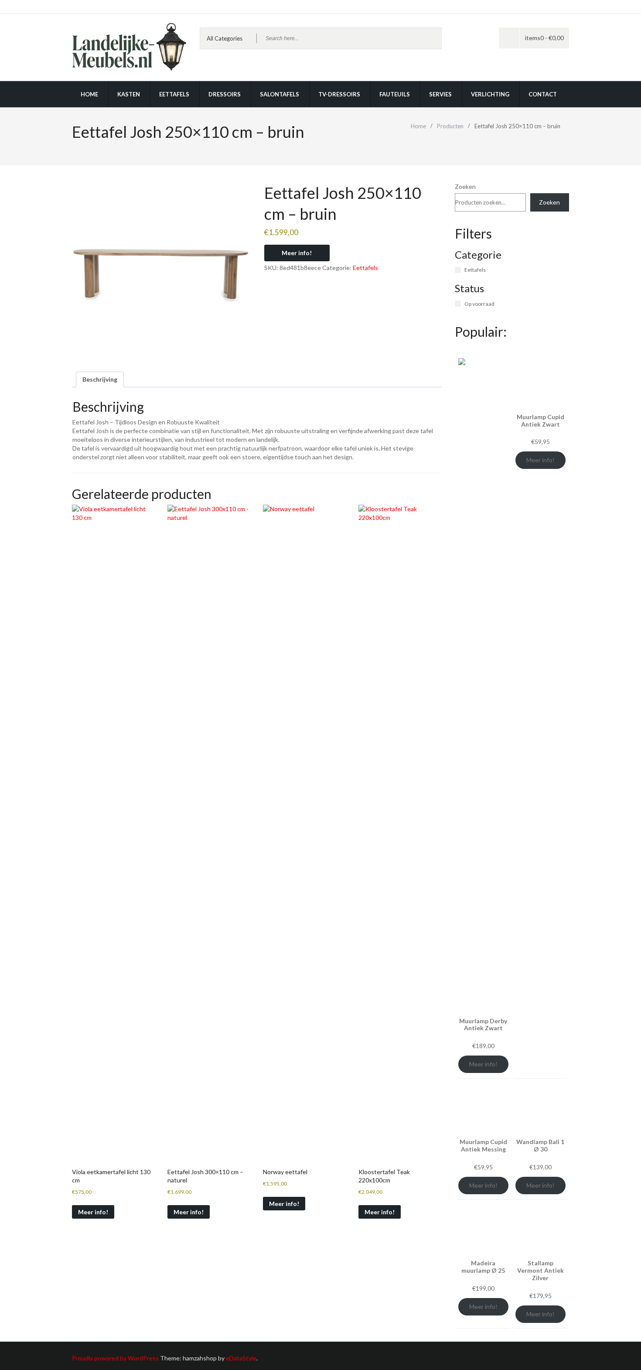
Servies (440, 94)
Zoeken (465, 186)
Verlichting (490, 94)
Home (89, 94)
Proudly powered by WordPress (115, 1358)
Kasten (128, 94)
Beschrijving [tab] (99, 379)
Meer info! (297, 252)
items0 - (544, 37)
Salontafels (279, 94)
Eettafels (174, 94)
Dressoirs (224, 94)
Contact (542, 94)
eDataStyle (241, 1358)
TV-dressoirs (339, 94)
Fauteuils (394, 94)
